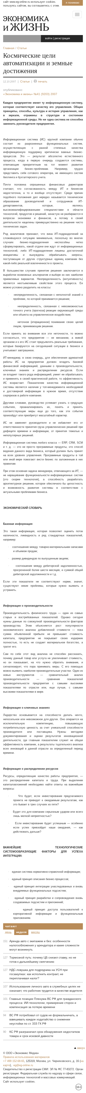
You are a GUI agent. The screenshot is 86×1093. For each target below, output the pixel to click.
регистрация (62, 38)
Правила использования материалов (26, 1057)
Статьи (25, 81)
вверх (81, 1048)
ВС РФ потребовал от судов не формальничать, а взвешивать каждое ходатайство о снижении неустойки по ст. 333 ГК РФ (43, 1019)
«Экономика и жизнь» (30, 94)
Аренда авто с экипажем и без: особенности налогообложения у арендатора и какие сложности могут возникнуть (44, 945)
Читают (11, 926)
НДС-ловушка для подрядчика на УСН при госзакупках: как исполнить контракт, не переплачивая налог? (38, 974)
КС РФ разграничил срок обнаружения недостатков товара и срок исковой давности (44, 1034)
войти (48, 38)
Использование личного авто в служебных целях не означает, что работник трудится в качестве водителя (45, 988)
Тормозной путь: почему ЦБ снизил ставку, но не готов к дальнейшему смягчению (42, 959)
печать (42, 81)
